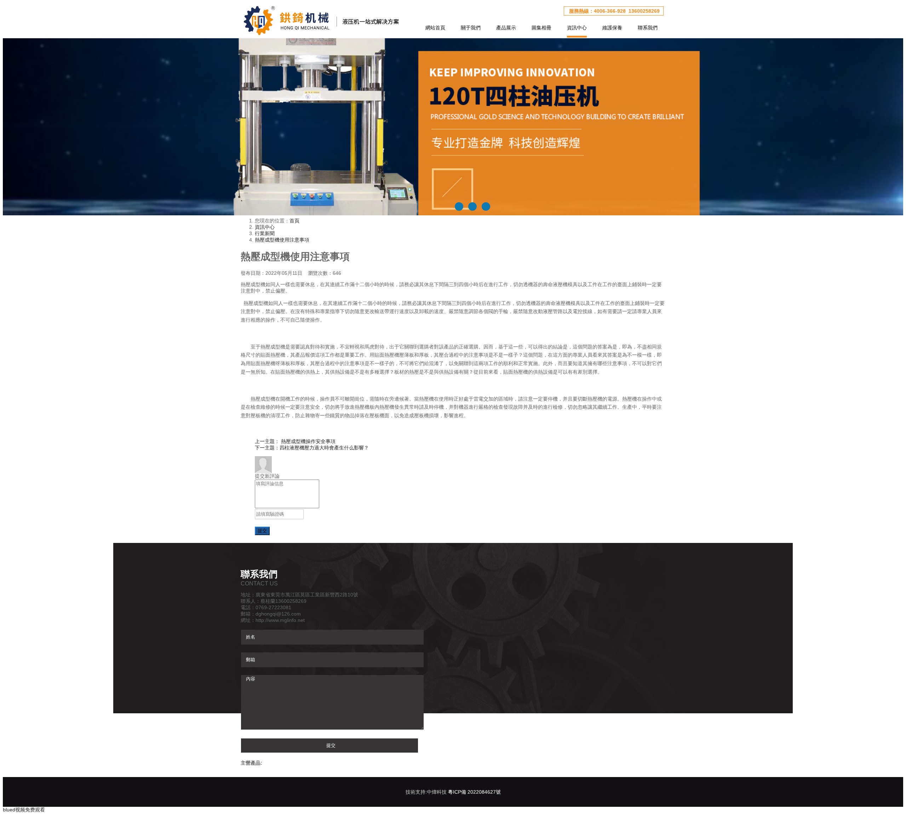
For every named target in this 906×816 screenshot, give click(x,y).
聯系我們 (648, 27)
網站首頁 (435, 27)
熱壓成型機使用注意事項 (282, 240)
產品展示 (506, 27)
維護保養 (612, 27)
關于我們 (471, 27)
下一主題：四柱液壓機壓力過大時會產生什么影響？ (312, 447)
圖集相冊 (541, 27)
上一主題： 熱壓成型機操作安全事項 (295, 441)
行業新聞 (265, 233)
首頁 (294, 220)
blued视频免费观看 (24, 809)
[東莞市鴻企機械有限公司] (320, 20)
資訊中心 (577, 27)
